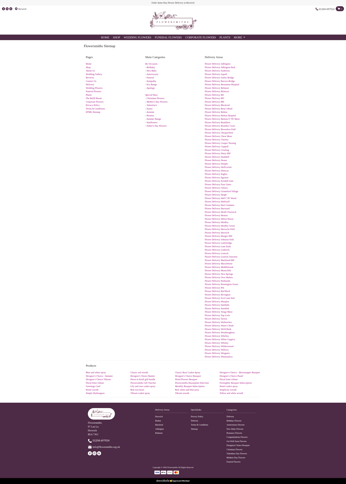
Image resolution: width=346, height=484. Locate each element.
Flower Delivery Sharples (217, 301)
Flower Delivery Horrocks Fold (220, 229)
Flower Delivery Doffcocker (218, 167)
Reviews (90, 77)
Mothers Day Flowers (236, 457)
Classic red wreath (139, 372)
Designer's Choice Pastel (231, 376)
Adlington (159, 429)
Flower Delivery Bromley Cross (220, 126)
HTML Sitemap (93, 112)
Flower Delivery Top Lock (217, 315)
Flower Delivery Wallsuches (218, 322)
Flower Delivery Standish (217, 308)
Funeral (150, 77)
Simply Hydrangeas (95, 393)
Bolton (158, 421)
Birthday (151, 67)
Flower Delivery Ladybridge (218, 243)
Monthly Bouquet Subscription (190, 386)
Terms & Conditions (95, 108)
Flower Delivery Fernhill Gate (219, 181)
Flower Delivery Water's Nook (219, 325)
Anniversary (152, 74)
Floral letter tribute (229, 379)
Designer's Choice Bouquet (188, 376)
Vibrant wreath (182, 393)
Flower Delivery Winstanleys (219, 356)
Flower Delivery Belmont (217, 88)
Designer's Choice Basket (142, 376)
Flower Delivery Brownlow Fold (220, 129)
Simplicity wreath (228, 389)
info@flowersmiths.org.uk (106, 447)
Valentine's (152, 105)
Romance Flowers (234, 433)
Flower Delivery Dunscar (217, 170)
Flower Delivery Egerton (216, 177)
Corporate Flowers (200, 37)
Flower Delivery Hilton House (219, 219)
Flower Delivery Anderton (217, 70)
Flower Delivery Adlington (217, 64)
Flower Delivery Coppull (217, 146)
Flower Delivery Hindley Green (220, 226)
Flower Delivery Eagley (216, 174)
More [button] (238, 37)
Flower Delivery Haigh (216, 194)
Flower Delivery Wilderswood (219, 346)
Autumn (150, 112)
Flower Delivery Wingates (217, 353)
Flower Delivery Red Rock (217, 291)
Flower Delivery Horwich (217, 232)
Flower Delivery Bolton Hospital (220, 115)
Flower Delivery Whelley (217, 336)
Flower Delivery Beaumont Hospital (222, 84)
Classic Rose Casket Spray (187, 372)
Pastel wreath (92, 389)
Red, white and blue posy (187, 389)
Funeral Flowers (168, 37)
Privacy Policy (93, 105)
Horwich (159, 416)
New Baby (152, 70)
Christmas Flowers (155, 98)
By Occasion (151, 64)
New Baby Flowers (235, 429)
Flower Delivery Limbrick (217, 250)
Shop (116, 37)
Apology (151, 88)
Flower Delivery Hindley (217, 222)
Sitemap (194, 429)
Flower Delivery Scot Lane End (220, 298)
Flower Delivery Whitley (217, 343)
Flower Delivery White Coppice (220, 339)
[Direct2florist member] (173, 481)
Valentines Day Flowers (237, 453)
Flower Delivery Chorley (217, 139)
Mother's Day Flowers (157, 102)
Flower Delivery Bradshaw (217, 122)
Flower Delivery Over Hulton (219, 277)
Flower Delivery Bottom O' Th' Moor (222, 119)
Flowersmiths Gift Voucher (143, 383)
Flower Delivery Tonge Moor (219, 312)
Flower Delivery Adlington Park (220, 67)
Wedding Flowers (137, 37)
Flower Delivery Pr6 (214, 288)
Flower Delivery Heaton (216, 215)
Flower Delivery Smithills (217, 305)
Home (105, 37)
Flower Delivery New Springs (219, 274)
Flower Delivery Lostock (217, 253)
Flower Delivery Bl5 (214, 98)
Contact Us (91, 81)
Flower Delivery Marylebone (218, 263)
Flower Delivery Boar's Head (218, 108)
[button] (173, 410)
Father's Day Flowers (157, 126)
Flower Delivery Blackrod (217, 105)
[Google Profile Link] (10, 9)
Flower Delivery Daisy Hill (218, 153)
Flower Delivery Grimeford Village (221, 191)
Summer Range (154, 119)
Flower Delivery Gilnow (216, 188)
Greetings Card (93, 386)
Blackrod (159, 425)
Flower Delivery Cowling (217, 150)
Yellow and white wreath (231, 393)
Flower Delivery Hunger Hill (218, 236)
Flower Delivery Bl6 (214, 102)
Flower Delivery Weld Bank (218, 329)
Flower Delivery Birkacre (217, 91)
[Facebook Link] (3, 9)
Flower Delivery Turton (216, 318)
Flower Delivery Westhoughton (220, 332)
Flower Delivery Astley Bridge (219, 77)
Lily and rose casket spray (142, 386)
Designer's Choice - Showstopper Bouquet (240, 372)
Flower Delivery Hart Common (219, 205)
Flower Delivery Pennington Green (221, 284)
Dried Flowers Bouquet (186, 379)
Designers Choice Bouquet (238, 445)
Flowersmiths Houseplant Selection (192, 383)
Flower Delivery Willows (217, 350)
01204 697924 (327, 9)
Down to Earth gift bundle (142, 379)
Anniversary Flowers (235, 425)
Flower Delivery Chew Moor (218, 136)
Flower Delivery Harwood (217, 208)
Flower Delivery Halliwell (217, 201)
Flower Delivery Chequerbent (219, 132)
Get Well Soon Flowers (237, 441)
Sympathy (151, 81)
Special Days (151, 95)
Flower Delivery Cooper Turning (220, 143)
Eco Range (152, 84)
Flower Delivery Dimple (216, 164)
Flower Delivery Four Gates (218, 184)
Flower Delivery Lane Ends (218, 246)
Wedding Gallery (94, 74)
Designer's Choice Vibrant (98, 379)
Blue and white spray (96, 372)
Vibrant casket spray (140, 393)
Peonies (150, 115)
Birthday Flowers (234, 421)
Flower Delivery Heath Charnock (220, 212)
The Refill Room (94, 98)
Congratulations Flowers (237, 437)
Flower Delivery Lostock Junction (221, 256)
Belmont (158, 433)
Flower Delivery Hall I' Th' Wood (220, 198)
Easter (150, 108)
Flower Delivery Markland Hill (219, 260)
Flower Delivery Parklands (217, 281)
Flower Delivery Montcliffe (218, 270)
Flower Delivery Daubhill (217, 157)
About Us (90, 70)
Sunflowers (152, 122)
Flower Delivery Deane (216, 160)
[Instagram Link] (7, 9)
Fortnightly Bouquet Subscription (236, 383)
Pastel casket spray (229, 386)
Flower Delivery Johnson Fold (219, 239)
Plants (224, 37)
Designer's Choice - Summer (99, 376)
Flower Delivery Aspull (216, 74)
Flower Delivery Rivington (217, 294)
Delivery (90, 84)
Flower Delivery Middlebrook (219, 267)
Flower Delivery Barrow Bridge (220, 81)
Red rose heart (137, 389)
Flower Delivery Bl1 (214, 95)
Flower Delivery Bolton (216, 112)
